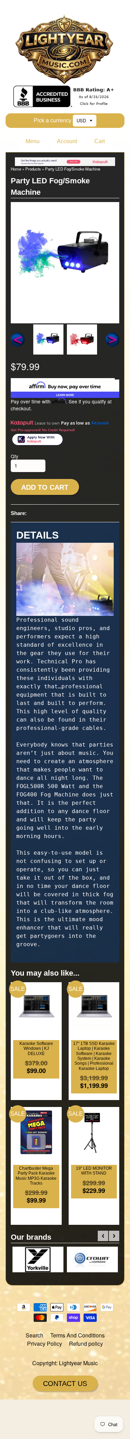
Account (67, 141)
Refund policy (86, 1344)
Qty (14, 456)
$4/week (100, 423)
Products (33, 169)
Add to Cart (44, 487)
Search (34, 1335)
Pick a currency (52, 120)
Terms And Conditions (77, 1335)
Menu (33, 141)
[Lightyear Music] (65, 81)
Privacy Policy (44, 1344)
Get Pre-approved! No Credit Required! (43, 429)
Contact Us (65, 1383)
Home (16, 169)
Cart (99, 141)
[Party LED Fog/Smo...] (48, 339)
